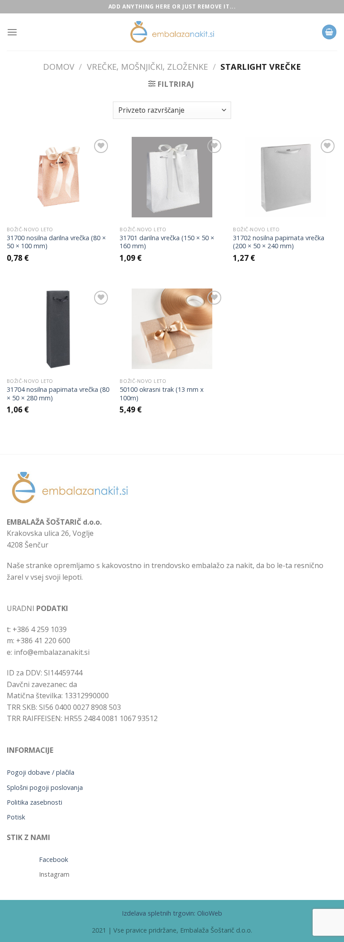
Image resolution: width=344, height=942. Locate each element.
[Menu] (12, 32)
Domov (58, 66)
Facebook (53, 859)
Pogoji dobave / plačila (40, 772)
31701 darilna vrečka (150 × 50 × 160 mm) (167, 242)
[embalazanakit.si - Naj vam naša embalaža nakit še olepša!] (172, 32)
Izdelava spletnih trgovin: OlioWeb (172, 913)
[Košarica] (329, 32)
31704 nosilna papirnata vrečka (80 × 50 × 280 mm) (58, 394)
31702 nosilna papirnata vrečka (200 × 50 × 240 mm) (278, 242)
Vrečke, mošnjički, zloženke (147, 66)
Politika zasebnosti (34, 802)
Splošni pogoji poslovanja (45, 787)
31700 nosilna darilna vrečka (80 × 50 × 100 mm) (56, 242)
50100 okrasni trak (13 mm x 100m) (162, 394)
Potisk (16, 817)
